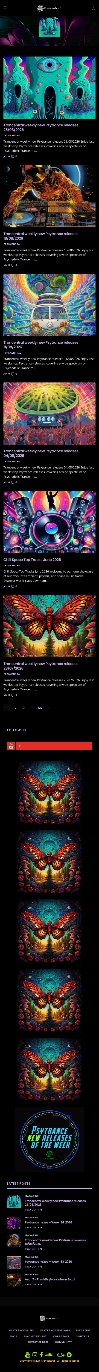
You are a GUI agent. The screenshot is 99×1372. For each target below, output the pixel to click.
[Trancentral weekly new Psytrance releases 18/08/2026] (49, 196)
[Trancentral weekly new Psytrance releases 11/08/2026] (49, 305)
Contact (83, 1336)
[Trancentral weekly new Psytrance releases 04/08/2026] (49, 413)
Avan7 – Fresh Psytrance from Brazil (50, 1279)
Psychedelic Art (35, 1336)
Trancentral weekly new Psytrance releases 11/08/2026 (40, 345)
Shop (13, 1336)
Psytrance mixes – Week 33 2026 (48, 1261)
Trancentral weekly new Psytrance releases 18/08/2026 (40, 236)
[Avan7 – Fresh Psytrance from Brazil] (14, 1280)
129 (40, 708)
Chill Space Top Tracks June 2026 (32, 559)
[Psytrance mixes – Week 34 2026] (14, 1223)
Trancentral (12, 135)
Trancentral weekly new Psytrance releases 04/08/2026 (40, 453)
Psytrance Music (21, 1330)
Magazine (31, 1196)
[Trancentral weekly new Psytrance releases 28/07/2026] (49, 626)
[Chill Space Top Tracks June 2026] (49, 522)
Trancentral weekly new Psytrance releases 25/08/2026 (40, 127)
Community (63, 1342)
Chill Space (61, 1336)
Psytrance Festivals (55, 1330)
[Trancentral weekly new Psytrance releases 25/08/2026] (49, 88)
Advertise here (37, 1342)
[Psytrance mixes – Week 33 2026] (14, 1262)
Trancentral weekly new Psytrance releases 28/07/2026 (40, 666)
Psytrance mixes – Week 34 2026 (48, 1222)
